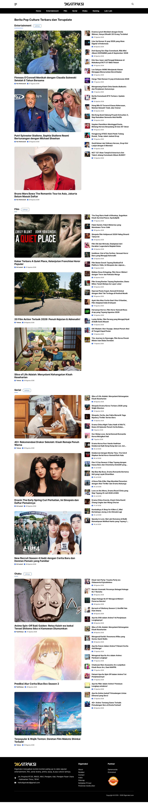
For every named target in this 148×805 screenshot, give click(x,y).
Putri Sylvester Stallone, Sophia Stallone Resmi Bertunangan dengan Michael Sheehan (41, 137)
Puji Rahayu (20, 632)
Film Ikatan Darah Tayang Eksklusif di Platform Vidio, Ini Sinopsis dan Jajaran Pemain (108, 265)
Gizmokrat (112, 772)
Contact (81, 775)
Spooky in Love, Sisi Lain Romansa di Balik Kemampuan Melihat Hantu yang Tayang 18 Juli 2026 (110, 521)
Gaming (96, 11)
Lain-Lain (108, 11)
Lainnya (37, 26)
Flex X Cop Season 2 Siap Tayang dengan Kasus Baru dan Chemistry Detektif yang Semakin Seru (109, 464)
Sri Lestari (19, 267)
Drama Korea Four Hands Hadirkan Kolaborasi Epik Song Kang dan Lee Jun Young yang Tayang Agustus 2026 (108, 445)
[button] (133, 4)
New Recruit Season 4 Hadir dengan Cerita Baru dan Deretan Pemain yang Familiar (44, 559)
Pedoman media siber (86, 786)
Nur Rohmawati (21, 83)
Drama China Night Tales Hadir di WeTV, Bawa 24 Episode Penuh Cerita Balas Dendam (108, 426)
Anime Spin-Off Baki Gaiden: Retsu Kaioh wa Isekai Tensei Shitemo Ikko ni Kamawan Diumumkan (43, 627)
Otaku (84, 11)
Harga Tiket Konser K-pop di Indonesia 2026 (110, 79)
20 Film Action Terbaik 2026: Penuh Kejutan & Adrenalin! (47, 319)
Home (38, 11)
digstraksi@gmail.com (31, 782)
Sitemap (81, 780)
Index (80, 778)
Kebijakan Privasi (84, 783)
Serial (74, 11)
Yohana (18, 322)
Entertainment (52, 11)
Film (65, 11)
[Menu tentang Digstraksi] (15, 4)
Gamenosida (112, 769)
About (80, 769)
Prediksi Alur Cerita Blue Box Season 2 (36, 683)
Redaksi (81, 772)
